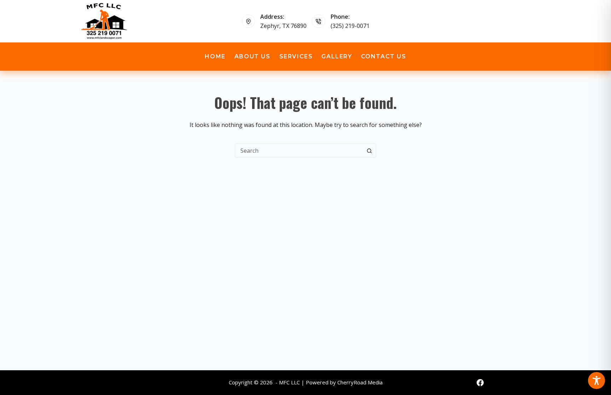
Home (215, 56)
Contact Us (383, 56)
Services (296, 56)
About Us (252, 56)
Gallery (336, 56)
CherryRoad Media (360, 382)
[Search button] (369, 150)
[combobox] (298, 151)
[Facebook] (480, 382)
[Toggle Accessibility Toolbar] (596, 380)
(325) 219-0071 (350, 26)
